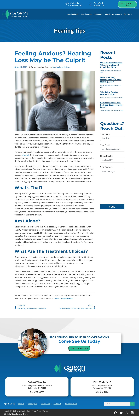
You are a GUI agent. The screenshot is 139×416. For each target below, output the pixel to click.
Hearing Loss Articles (61, 67)
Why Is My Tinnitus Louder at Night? (109, 93)
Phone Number (106, 156)
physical (25, 155)
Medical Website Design (12, 414)
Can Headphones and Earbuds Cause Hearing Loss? (111, 105)
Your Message (106, 167)
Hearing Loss (72, 14)
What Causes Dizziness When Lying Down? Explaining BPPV (111, 65)
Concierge (109, 14)
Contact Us (57, 404)
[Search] (132, 404)
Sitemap (45, 411)
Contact (127, 14)
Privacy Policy (36, 411)
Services (98, 14)
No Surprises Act (71, 404)
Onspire (25, 414)
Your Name (105, 134)
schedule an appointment (63, 298)
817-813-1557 (99, 5)
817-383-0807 (76, 5)
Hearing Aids (86, 14)
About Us (21, 404)
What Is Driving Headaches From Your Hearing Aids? (110, 79)
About (118, 14)
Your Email (105, 145)
